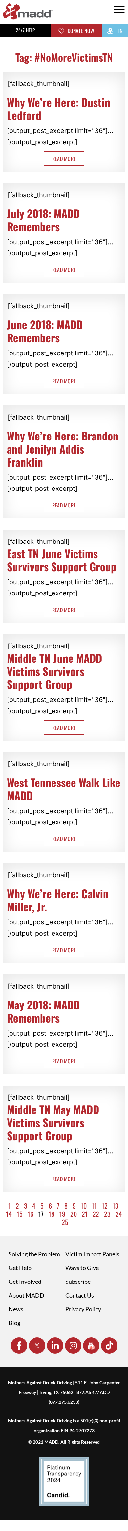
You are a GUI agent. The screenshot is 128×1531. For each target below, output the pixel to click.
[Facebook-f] (19, 1345)
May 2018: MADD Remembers (43, 1011)
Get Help (20, 1267)
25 (65, 1222)
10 (84, 1206)
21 (85, 1214)
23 (107, 1214)
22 (96, 1214)
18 (51, 1214)
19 (62, 1214)
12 (105, 1206)
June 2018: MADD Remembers (45, 331)
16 (30, 1214)
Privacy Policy (83, 1309)
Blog (14, 1322)
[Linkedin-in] (55, 1345)
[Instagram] (73, 1345)
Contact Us (79, 1295)
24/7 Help (25, 30)
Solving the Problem (34, 1254)
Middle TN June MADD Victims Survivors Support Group (54, 671)
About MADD (26, 1295)
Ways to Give (82, 1267)
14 (9, 1214)
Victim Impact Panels (92, 1254)
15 (20, 1214)
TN (119, 31)
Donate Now (80, 31)
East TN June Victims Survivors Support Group (62, 560)
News (16, 1309)
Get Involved (25, 1281)
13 (115, 1206)
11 (94, 1206)
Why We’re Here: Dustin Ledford (58, 108)
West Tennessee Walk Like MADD (63, 788)
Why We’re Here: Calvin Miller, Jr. (58, 900)
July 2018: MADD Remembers (43, 219)
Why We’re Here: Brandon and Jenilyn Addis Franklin (62, 449)
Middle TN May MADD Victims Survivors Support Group (53, 1122)
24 (119, 1214)
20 (73, 1214)
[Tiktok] (109, 1345)
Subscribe (78, 1281)
